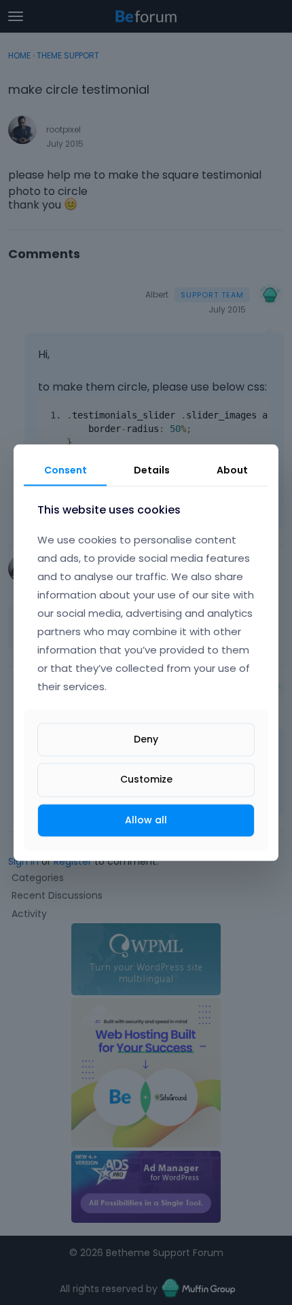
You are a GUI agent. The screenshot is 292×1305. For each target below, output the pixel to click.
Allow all (146, 820)
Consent (65, 470)
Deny (146, 740)
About (232, 470)
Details (152, 470)
